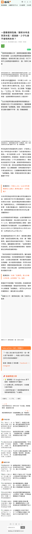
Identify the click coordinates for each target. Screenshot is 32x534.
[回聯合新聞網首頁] (2, 2)
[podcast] (25, 2)
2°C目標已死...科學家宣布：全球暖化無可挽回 (17, 386)
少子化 (12, 398)
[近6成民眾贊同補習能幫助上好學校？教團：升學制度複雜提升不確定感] (6, 495)
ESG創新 (22, 5)
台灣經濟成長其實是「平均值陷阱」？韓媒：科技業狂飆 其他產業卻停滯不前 (22, 444)
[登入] (27, 2)
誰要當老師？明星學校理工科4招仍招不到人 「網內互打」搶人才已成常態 (22, 467)
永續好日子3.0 (13, 5)
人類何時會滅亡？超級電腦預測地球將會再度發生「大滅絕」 (17, 391)
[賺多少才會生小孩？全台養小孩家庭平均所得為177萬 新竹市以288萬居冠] (6, 477)
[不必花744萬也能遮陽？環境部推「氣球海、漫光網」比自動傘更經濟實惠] (6, 454)
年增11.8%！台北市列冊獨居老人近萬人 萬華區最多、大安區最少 (16, 188)
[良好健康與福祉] (2, 46)
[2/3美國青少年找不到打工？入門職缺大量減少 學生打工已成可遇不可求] (6, 513)
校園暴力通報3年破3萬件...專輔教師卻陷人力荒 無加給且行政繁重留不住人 (22, 503)
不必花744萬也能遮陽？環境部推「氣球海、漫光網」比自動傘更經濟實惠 (22, 453)
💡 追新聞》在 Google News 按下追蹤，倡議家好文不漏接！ (17, 380)
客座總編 (4, 5)
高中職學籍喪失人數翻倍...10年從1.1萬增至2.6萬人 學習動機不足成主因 (21, 485)
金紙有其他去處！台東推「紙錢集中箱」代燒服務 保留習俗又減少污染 (21, 433)
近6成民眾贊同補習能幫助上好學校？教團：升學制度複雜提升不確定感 (22, 494)
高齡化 (5, 398)
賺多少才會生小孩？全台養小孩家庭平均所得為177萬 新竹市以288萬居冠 (22, 476)
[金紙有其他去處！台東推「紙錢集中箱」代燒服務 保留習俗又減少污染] (6, 434)
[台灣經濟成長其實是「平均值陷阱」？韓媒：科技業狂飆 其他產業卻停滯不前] (6, 445)
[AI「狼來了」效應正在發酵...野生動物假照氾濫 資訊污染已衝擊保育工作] (6, 425)
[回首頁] (6, 2)
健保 (19, 398)
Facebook (23, 363)
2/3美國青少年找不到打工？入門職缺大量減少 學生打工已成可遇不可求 (21, 512)
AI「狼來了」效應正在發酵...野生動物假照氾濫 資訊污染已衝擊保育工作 (21, 424)
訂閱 (23, 527)
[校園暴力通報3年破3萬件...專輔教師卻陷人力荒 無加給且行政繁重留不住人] (6, 504)
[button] (30, 2)
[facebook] (22, 2)
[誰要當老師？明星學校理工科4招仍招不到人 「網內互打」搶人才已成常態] (6, 468)
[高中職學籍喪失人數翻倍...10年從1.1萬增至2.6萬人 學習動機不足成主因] (6, 486)
